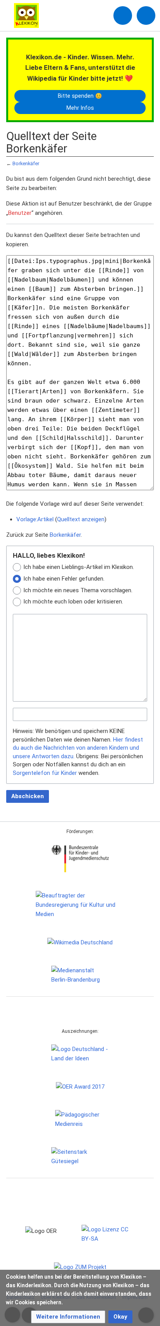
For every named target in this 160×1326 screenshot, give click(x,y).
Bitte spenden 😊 (80, 96)
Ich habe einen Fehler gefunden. (63, 578)
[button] (68, 1316)
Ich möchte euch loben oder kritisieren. (73, 601)
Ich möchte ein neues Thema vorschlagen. (77, 590)
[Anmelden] (122, 15)
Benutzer (19, 212)
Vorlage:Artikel (35, 519)
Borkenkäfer (25, 163)
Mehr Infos (80, 108)
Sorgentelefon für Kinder (45, 772)
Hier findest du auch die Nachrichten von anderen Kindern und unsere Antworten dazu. (78, 748)
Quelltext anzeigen (80, 519)
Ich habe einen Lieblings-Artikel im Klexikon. (78, 567)
